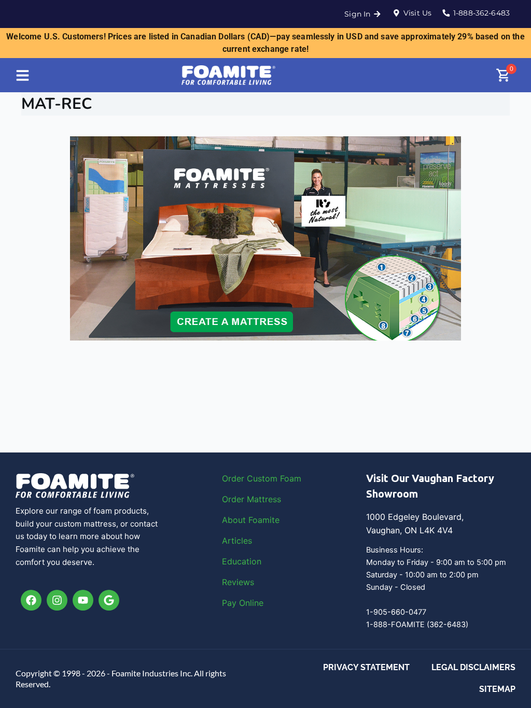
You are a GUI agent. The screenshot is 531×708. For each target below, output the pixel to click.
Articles (237, 540)
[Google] (109, 600)
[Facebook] (31, 600)
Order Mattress (251, 499)
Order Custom (251, 478)
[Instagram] (57, 600)
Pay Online (242, 603)
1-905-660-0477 (396, 612)
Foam (290, 478)
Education (241, 561)
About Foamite (251, 520)
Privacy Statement (366, 667)
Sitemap (497, 689)
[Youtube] (83, 600)
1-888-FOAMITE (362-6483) (417, 624)
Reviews (238, 582)
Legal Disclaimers (473, 667)
